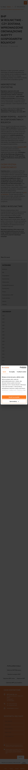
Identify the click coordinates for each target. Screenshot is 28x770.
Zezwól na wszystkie (14, 397)
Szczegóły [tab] (12, 371)
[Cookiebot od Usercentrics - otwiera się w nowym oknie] (20, 368)
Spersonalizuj (13, 401)
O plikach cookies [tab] (21, 371)
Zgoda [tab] (4, 371)
